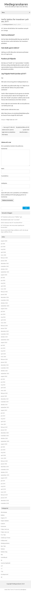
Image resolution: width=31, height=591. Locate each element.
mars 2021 (3, 424)
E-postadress (4, 176)
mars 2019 (3, 492)
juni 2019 (3, 483)
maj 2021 (3, 418)
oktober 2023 (4, 336)
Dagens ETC (4, 518)
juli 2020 (3, 447)
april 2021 (3, 421)
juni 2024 (3, 314)
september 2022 (5, 373)
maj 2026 (3, 249)
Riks (2, 554)
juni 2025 (3, 280)
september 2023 (5, 339)
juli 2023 (3, 345)
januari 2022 (4, 396)
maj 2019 (3, 486)
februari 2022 (4, 393)
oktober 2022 (4, 370)
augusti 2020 (4, 444)
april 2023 (3, 353)
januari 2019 (4, 497)
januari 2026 (4, 260)
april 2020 (3, 455)
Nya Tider (3, 546)
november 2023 (5, 334)
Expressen (3, 526)
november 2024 (5, 300)
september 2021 (5, 407)
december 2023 (5, 331)
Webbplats (4, 183)
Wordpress (23, 589)
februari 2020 (4, 461)
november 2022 (5, 368)
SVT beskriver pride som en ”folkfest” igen (11, 217)
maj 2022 (3, 384)
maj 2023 (3, 351)
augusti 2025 (4, 274)
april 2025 (3, 286)
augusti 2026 (4, 240)
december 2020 (5, 432)
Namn (2, 168)
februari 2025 (4, 291)
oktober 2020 (4, 438)
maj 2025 (3, 283)
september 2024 (5, 305)
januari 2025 (4, 294)
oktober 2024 (4, 303)
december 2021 (5, 399)
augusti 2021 (4, 410)
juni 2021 (3, 415)
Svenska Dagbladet (5, 563)
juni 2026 (3, 246)
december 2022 (5, 365)
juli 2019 (3, 480)
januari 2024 (4, 328)
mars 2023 (3, 356)
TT (1, 568)
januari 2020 (4, 463)
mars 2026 (3, 255)
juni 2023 (3, 348)
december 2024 (5, 297)
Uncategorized (4, 574)
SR (1, 560)
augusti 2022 (4, 376)
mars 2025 (3, 288)
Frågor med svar (5, 529)
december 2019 (5, 466)
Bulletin (3, 515)
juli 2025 (3, 277)
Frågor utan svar (10, 119)
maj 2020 (3, 452)
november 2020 (5, 435)
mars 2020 (3, 458)
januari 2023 (4, 362)
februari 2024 (4, 325)
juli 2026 (3, 243)
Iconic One (7, 589)
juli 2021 (3, 413)
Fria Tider (3, 534)
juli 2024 (3, 311)
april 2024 (3, 320)
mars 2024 (3, 322)
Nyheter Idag (4, 551)
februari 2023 (4, 359)
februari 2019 (4, 494)
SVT (16, 119)
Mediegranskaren (16, 4)
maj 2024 (3, 317)
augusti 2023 (4, 342)
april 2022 (3, 387)
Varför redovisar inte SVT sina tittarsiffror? (11, 222)
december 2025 (5, 263)
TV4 (2, 571)
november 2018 (5, 503)
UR (1, 577)
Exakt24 (3, 523)
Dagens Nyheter (5, 520)
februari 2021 (4, 427)
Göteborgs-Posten (5, 537)
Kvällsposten (4, 540)
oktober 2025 (4, 269)
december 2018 (5, 500)
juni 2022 (3, 382)
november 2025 (5, 266)
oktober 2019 (4, 472)
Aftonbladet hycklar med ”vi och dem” (10, 219)
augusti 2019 (4, 478)
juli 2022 (3, 379)
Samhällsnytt (4, 557)
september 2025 (5, 272)
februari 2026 (4, 257)
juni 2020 (3, 449)
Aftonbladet (4, 512)
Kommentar (4, 148)
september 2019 (5, 475)
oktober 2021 (4, 404)
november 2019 (5, 469)
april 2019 (3, 489)
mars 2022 (3, 390)
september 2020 (5, 441)
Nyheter (3, 549)
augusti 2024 (4, 308)
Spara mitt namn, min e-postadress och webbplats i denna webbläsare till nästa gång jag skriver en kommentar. (14, 195)
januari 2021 (4, 430)
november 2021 (5, 401)
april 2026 (3, 252)
